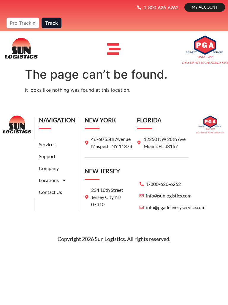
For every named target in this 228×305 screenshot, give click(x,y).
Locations (49, 180)
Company (49, 168)
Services (47, 144)
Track (51, 23)
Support (47, 156)
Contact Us (50, 192)
